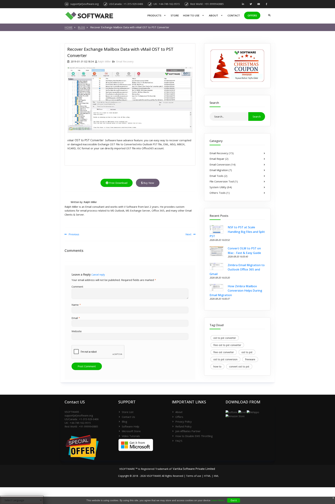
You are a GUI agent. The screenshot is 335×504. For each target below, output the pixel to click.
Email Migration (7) (221, 170)
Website (77, 331)
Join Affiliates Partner (188, 431)
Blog (124, 421)
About (213, 15)
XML (216, 475)
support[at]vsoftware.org (84, 4)
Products (154, 15)
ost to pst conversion (225, 359)
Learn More (217, 500)
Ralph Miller (104, 61)
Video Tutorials (131, 436)
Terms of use (193, 475)
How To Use (191, 15)
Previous (74, 234)
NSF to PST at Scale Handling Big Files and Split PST (237, 231)
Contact (234, 15)
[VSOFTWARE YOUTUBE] (259, 4)
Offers (252, 15)
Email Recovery (124, 61)
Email (76, 318)
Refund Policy (183, 426)
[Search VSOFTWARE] (268, 14)
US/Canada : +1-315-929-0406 (126, 4)
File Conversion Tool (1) (224, 181)
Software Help (130, 426)
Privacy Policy (183, 421)
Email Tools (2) (218, 176)
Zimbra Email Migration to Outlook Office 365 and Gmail (237, 269)
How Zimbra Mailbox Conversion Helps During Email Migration (236, 290)
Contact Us (128, 417)
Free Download (117, 183)
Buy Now (148, 183)
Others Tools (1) (220, 192)
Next (188, 234)
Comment (77, 286)
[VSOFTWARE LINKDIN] (243, 4)
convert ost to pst (239, 366)
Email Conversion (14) (223, 164)
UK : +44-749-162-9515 (167, 4)
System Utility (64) (221, 187)
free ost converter (223, 352)
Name (76, 304)
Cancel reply (98, 274)
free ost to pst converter (227, 345)
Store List (127, 412)
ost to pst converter (224, 338)
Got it (234, 500)
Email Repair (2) (219, 158)
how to (217, 366)
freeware (250, 359)
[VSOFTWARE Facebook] (266, 4)
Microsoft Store (131, 431)
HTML (207, 475)
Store (175, 15)
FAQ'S (178, 440)
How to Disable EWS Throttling (194, 436)
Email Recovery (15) (222, 153)
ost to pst (246, 352)
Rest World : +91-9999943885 (207, 4)
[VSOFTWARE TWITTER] (251, 4)
